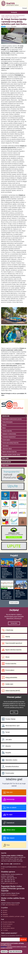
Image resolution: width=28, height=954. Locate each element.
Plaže (8, 845)
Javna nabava (5, 445)
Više (14, 712)
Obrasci (4, 428)
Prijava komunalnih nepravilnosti (13, 643)
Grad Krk (12, 4)
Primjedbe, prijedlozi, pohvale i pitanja (11, 454)
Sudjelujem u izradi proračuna (9, 434)
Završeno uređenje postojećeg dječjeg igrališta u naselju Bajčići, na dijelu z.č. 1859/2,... (7, 573)
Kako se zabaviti (11, 807)
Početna (2, 15)
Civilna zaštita (5, 465)
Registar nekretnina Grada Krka (9, 451)
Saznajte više (3, 946)
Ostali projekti (14, 602)
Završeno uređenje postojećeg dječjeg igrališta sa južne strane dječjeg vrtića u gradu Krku (21, 573)
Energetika (8, 752)
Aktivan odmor (10, 830)
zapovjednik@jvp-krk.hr (12, 904)
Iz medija (5, 930)
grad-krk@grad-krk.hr (11, 883)
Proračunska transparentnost (9, 437)
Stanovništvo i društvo (11, 760)
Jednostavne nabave (7, 448)
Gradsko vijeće (9, 684)
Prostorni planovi (6, 440)
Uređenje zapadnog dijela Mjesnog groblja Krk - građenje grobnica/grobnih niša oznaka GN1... (7, 594)
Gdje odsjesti (10, 838)
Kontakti (5, 910)
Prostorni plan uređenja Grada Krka (10, 443)
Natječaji (4, 425)
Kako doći (9, 792)
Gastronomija (10, 799)
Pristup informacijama (7, 422)
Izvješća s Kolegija (4, 17)
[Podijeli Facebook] (24, 26)
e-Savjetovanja (9, 630)
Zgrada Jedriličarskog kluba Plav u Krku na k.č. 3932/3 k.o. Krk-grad (21, 594)
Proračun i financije (10, 719)
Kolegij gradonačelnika (19, 15)
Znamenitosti (10, 823)
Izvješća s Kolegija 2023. (14, 17)
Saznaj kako (14, 623)
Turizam (7, 732)
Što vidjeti (9, 814)
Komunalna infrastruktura (12, 766)
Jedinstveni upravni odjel (10, 15)
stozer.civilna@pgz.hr (11, 895)
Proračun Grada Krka (7, 431)
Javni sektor (8, 739)
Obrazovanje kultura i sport (12, 725)
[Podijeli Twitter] (26, 26)
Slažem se (4, 951)
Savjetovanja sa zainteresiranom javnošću (12, 419)
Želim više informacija (15, 951)
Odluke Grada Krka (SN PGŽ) (12, 690)
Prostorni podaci (9, 773)
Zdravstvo (8, 746)
